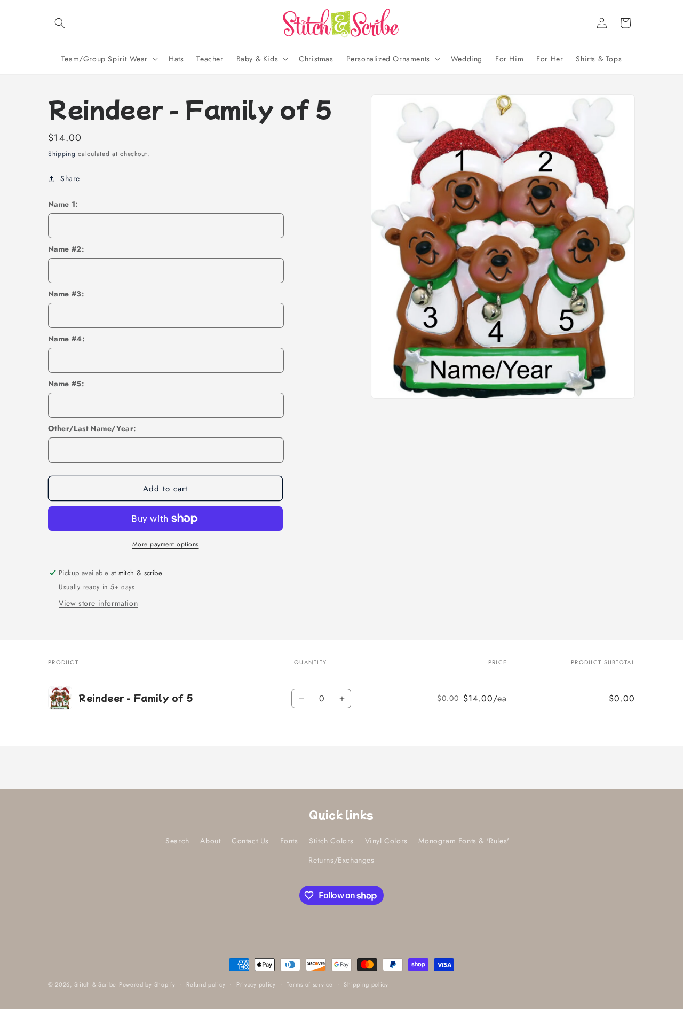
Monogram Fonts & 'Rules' (463, 840)
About (210, 840)
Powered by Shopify (147, 984)
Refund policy (205, 984)
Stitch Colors (331, 840)
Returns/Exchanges (341, 860)
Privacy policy (256, 984)
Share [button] (70, 178)
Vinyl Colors (386, 840)
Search (177, 840)
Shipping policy (366, 984)
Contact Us (250, 840)
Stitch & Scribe (95, 984)
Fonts (289, 840)
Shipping (62, 154)
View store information (98, 603)
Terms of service (309, 984)
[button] (60, 23)
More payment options (165, 544)
